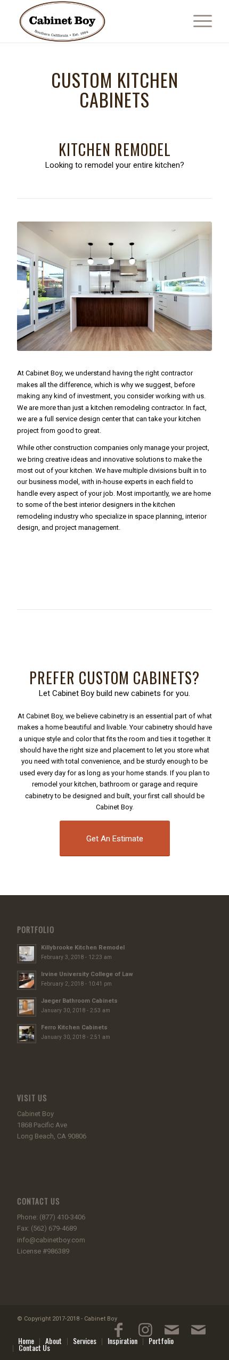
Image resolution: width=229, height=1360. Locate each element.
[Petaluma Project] (114, 286)
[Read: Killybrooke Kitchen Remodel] (26, 953)
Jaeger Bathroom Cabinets (79, 1000)
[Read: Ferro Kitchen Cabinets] (26, 1033)
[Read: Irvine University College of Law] (26, 980)
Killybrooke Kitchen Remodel (83, 947)
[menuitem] (197, 21)
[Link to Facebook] (118, 1335)
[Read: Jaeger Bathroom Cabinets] (26, 1007)
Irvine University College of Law (87, 974)
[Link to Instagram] (145, 1335)
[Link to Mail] (172, 1335)
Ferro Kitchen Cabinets (74, 1027)
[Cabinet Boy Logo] (95, 21)
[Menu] (197, 21)
